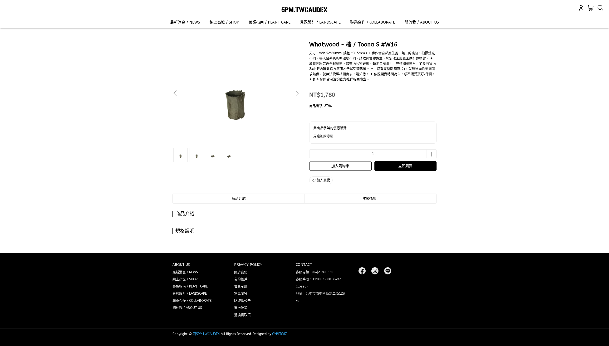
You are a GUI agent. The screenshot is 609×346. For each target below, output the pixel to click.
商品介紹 (238, 198)
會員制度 (240, 286)
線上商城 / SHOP (224, 22)
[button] (297, 93)
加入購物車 (340, 166)
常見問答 (240, 294)
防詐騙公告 (242, 301)
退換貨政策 (242, 315)
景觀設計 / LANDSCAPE (320, 22)
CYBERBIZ (279, 334)
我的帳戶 (240, 279)
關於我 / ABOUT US (422, 22)
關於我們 (240, 272)
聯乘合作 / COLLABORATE (372, 22)
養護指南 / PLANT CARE (269, 22)
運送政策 (240, 308)
